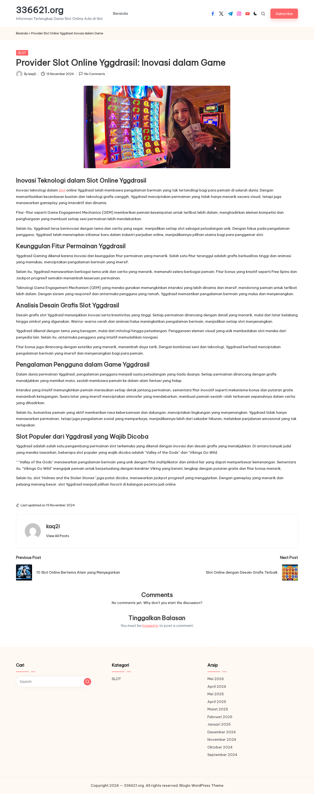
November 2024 (221, 739)
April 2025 (216, 701)
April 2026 (216, 686)
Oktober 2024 (220, 747)
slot (62, 190)
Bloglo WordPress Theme (201, 785)
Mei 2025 (215, 694)
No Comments (94, 74)
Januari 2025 (219, 724)
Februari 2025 (219, 716)
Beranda (22, 33)
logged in (150, 625)
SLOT (22, 53)
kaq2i (53, 526)
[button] (284, 14)
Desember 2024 (221, 732)
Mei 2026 (215, 678)
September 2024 (222, 754)
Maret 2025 (217, 709)
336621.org (40, 10)
